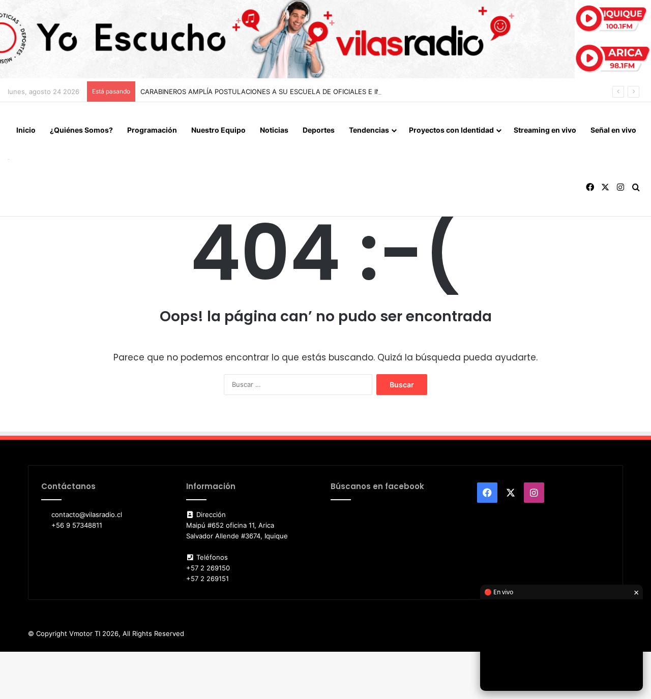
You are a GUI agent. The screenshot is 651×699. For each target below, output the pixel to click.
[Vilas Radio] (8, 159)
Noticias (274, 130)
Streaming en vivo (545, 130)
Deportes (319, 130)
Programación (152, 130)
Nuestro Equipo (218, 130)
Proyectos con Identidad (451, 130)
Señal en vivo (613, 130)
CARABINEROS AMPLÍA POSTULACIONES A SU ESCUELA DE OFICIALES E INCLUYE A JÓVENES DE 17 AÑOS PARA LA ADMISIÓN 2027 (352, 91)
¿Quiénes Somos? (81, 130)
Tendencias (369, 130)
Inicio (26, 130)
